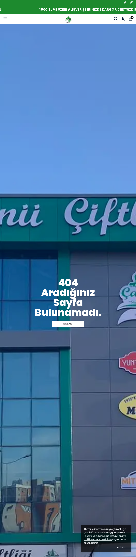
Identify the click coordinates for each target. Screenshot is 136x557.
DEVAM (68, 323)
